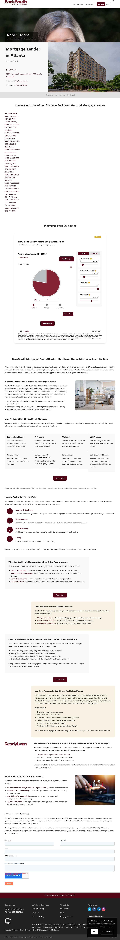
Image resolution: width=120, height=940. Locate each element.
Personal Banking (38, 909)
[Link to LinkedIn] (99, 909)
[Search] (113, 4)
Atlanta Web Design (44, 937)
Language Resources (95, 916)
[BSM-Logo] (16, 4)
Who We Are (64, 909)
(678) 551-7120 (11, 70)
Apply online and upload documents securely (53, 754)
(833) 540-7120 (17, 912)
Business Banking (38, 917)
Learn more (106, 931)
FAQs (62, 913)
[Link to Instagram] (103, 909)
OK (94, 931)
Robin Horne (18, 35)
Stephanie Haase (21, 81)
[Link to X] (89, 909)
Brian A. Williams (21, 85)
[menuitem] (78, 4)
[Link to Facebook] (94, 909)
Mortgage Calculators (67, 917)
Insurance (36, 913)
